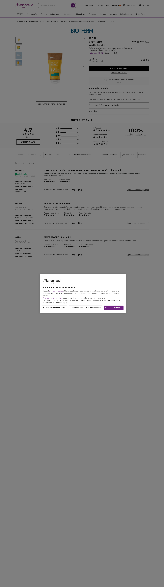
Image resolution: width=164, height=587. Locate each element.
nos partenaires (56, 291)
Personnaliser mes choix (54, 308)
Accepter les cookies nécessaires (85, 308)
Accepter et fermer (113, 308)
